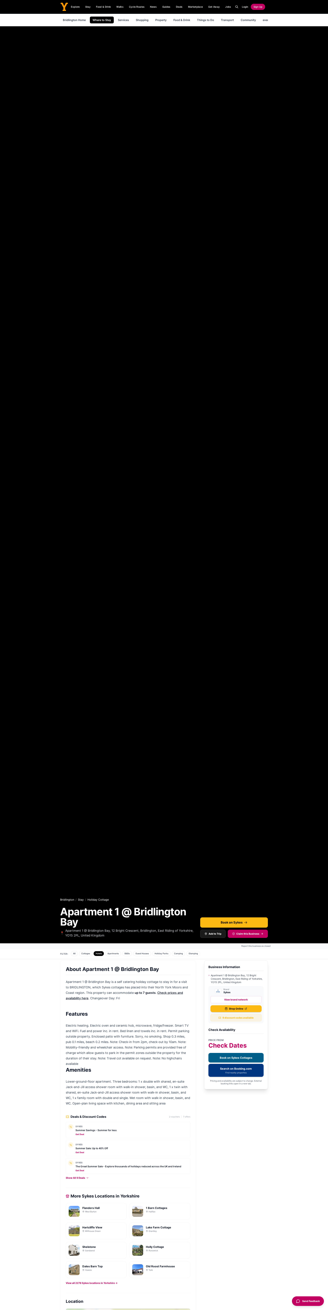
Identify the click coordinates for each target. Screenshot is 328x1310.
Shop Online (236, 1008)
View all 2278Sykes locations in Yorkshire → (92, 1282)
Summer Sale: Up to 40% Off (92, 1148)
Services (123, 20)
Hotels (99, 953)
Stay (88, 6)
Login (245, 6)
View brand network (236, 999)
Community (248, 20)
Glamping (193, 953)
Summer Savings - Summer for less (96, 1130)
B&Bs (127, 953)
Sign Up (258, 6)
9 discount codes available (238, 1017)
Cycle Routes (137, 6)
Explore (75, 6)
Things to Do (205, 20)
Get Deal (80, 1134)
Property (161, 20)
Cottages (85, 953)
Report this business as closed (256, 946)
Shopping (142, 20)
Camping (178, 953)
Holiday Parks (161, 953)
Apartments (113, 953)
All (74, 953)
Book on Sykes (232, 922)
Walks (120, 6)
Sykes (79, 1126)
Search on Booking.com (236, 1070)
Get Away (214, 6)
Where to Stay (102, 20)
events (267, 20)
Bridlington (67, 899)
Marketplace (195, 6)
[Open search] (237, 7)
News (153, 6)
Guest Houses (142, 953)
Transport (227, 20)
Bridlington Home (74, 20)
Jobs (228, 6)
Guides (166, 6)
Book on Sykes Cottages (236, 1057)
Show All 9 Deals (75, 1177)
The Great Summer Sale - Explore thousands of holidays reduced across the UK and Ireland (128, 1166)
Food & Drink (103, 6)
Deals (179, 6)
